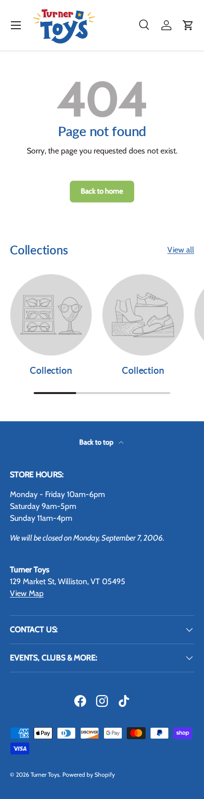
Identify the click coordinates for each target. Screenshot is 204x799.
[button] (188, 25)
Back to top (97, 442)
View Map (27, 593)
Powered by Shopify (88, 774)
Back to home (102, 191)
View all (180, 249)
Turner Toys (45, 774)
